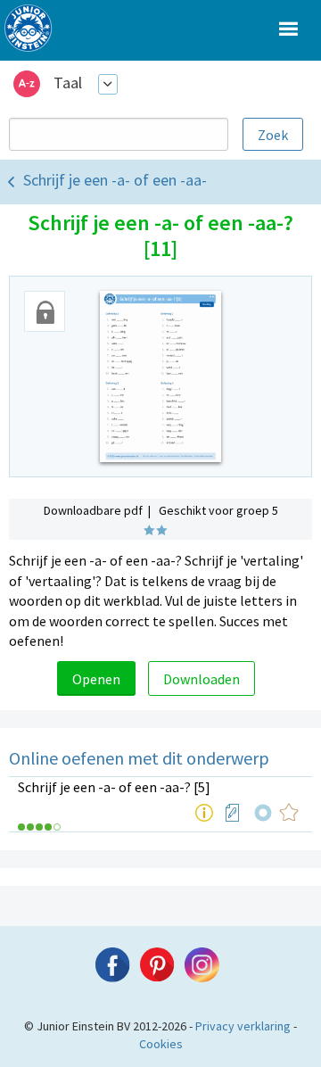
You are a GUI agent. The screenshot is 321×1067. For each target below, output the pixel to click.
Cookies (161, 1044)
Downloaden (201, 679)
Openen (96, 679)
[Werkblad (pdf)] (232, 813)
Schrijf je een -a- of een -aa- (115, 180)
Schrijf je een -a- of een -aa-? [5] (114, 787)
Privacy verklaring (243, 1026)
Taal (68, 82)
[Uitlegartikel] (204, 813)
